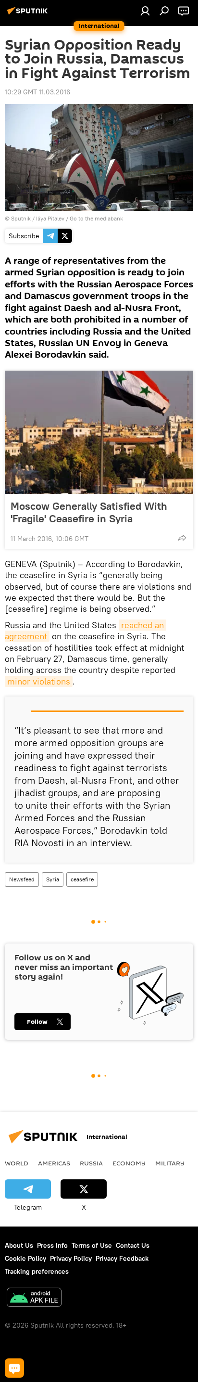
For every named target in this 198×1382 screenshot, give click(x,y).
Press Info (52, 1245)
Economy (129, 1163)
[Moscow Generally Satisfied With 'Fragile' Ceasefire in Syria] (99, 432)
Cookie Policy (25, 1258)
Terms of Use (92, 1245)
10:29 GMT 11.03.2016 (37, 92)
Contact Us (132, 1245)
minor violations (38, 681)
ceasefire (82, 879)
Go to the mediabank (96, 218)
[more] (182, 537)
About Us (19, 1245)
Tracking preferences (37, 1271)
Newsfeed (22, 879)
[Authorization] (145, 10)
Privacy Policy (71, 1258)
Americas (54, 1163)
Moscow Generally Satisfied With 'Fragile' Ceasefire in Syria (89, 512)
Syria (52, 879)
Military (170, 1163)
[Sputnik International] (29, 14)
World (16, 1163)
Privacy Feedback (122, 1258)
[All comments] (14, 1368)
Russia (91, 1163)
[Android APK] (34, 1298)
